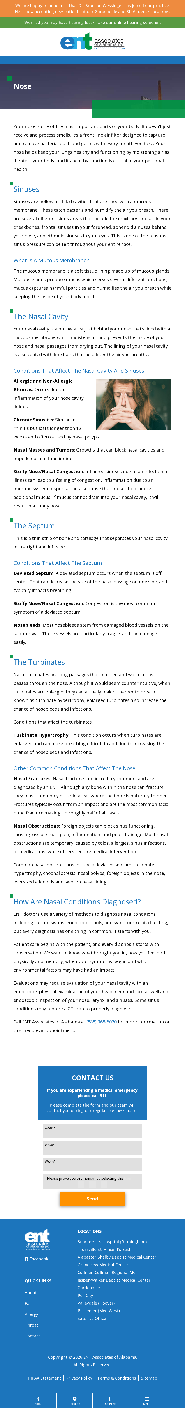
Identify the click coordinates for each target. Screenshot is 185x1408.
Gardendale (89, 1287)
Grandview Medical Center (103, 1264)
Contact (32, 1336)
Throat (31, 1325)
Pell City (85, 1295)
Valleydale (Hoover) (96, 1303)
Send (92, 1199)
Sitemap (149, 1378)
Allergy (31, 1314)
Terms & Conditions (116, 1378)
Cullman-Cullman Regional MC (107, 1272)
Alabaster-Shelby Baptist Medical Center (117, 1257)
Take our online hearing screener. (128, 22)
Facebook (39, 1258)
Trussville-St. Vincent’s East (104, 1249)
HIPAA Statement (44, 1378)
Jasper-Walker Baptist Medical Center (114, 1280)
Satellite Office (92, 1318)
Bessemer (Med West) (99, 1310)
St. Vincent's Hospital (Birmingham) (112, 1241)
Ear (28, 1303)
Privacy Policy (79, 1378)
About (31, 1292)
